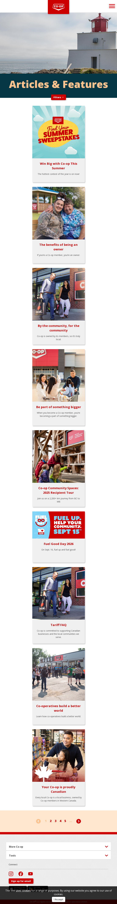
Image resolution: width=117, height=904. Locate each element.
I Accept (58, 899)
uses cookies (23, 890)
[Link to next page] (78, 821)
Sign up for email (21, 881)
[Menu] (112, 6)
